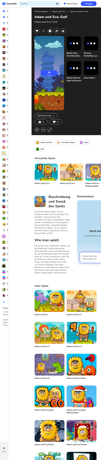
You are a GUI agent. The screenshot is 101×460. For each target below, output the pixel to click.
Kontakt (6, 308)
